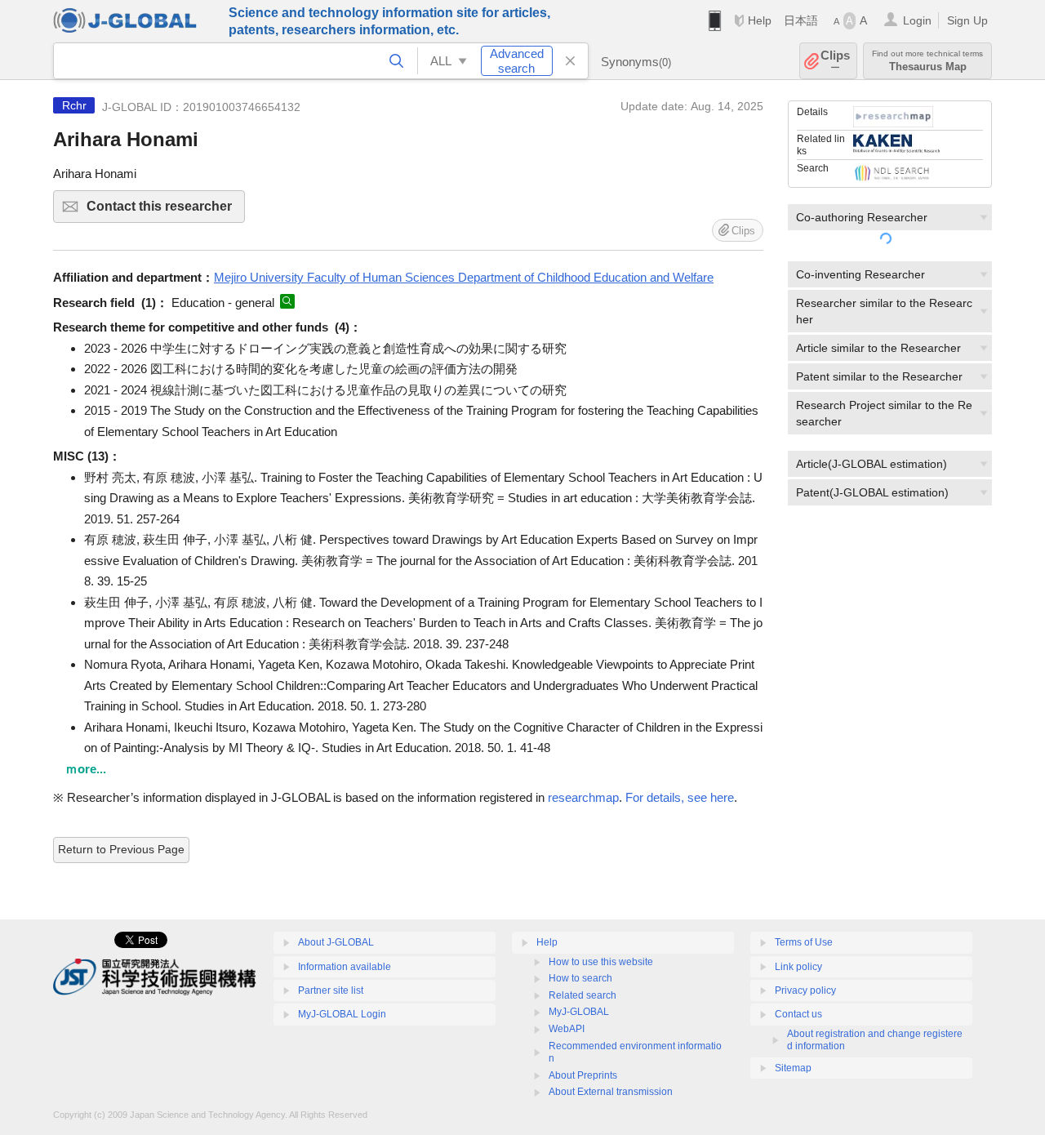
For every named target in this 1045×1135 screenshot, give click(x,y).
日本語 (801, 20)
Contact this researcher (166, 211)
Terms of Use (804, 942)
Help (760, 20)
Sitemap (793, 1068)
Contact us (798, 1014)
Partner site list (330, 990)
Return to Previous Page (121, 849)
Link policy (798, 967)
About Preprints (583, 1075)
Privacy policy (805, 990)
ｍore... (85, 769)
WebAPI (567, 1029)
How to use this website (601, 962)
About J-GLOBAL (336, 942)
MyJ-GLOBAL (579, 1011)
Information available (344, 967)
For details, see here (679, 797)
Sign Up (967, 20)
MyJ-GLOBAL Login (342, 1014)
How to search (580, 978)
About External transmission (611, 1091)
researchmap (583, 797)
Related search (582, 995)
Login (917, 20)
